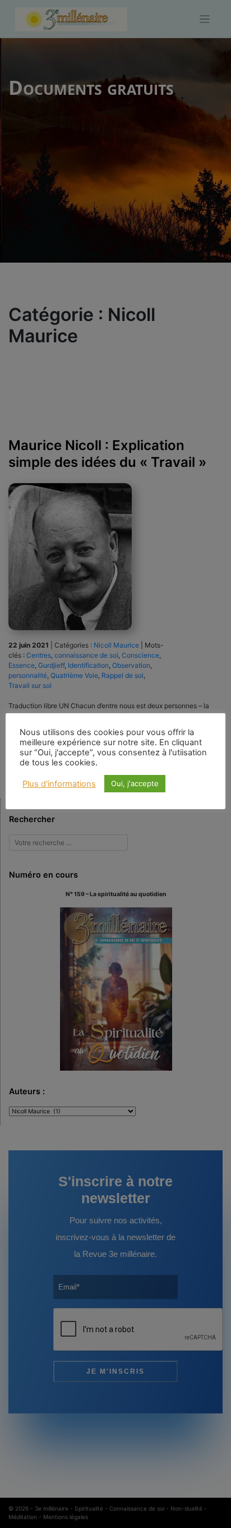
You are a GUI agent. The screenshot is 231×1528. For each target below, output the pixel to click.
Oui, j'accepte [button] (135, 783)
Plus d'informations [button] (59, 784)
